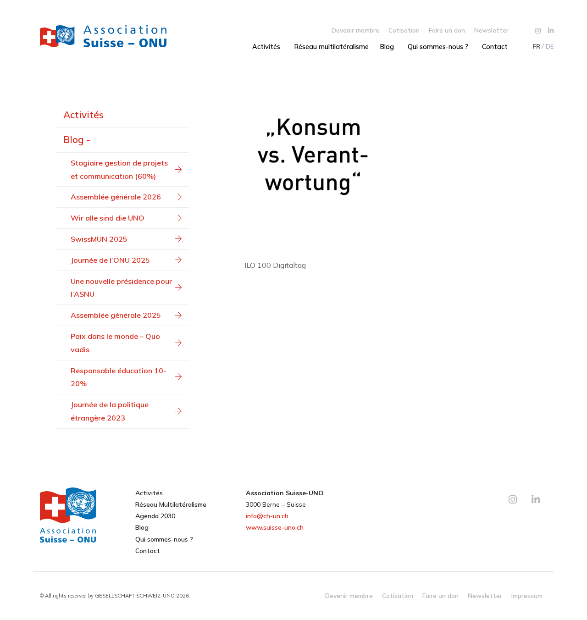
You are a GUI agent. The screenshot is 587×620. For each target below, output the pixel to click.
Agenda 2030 (155, 516)
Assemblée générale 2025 (116, 315)
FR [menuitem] (536, 46)
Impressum (527, 595)
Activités (266, 47)
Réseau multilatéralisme (331, 47)
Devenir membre (355, 30)
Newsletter (491, 30)
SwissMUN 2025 (99, 239)
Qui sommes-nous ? (438, 47)
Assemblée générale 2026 (116, 196)
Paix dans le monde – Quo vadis (115, 343)
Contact (495, 47)
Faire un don (447, 30)
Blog (387, 47)
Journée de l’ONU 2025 (110, 260)
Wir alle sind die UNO (107, 217)
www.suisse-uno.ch (275, 527)
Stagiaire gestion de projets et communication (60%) (119, 169)
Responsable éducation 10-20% (118, 377)
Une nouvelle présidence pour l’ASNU (121, 288)
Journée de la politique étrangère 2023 (110, 411)
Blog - (76, 139)
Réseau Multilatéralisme (170, 504)
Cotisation (404, 30)
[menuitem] (536, 46)
